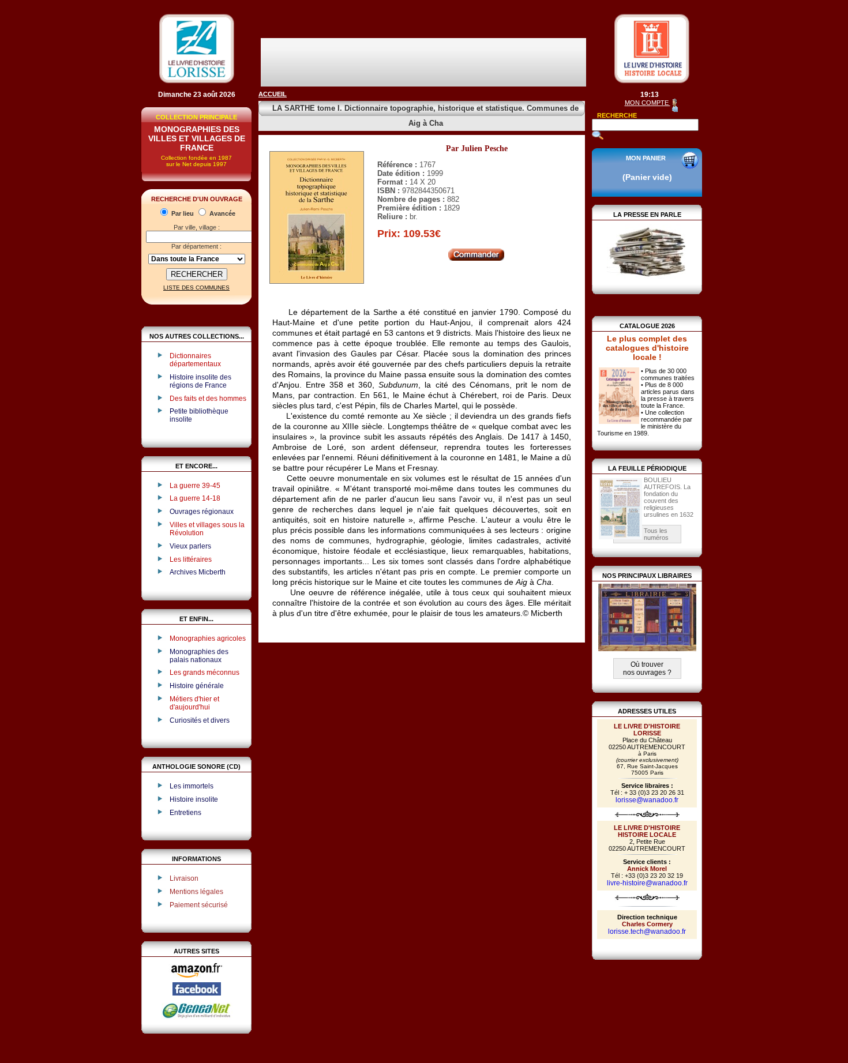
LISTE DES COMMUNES (196, 287)
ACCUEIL (272, 94)
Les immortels (191, 786)
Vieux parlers (190, 546)
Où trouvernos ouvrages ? (647, 668)
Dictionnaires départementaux (195, 360)
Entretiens (185, 813)
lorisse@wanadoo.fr (647, 800)
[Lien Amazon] (197, 980)
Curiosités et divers (200, 720)
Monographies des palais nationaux (199, 656)
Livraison (184, 878)
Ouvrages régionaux (202, 512)
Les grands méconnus (204, 672)
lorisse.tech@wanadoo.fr (647, 931)
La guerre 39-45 (195, 486)
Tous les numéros (656, 534)
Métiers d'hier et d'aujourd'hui (194, 703)
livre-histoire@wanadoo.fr (647, 883)
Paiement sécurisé (199, 905)
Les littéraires (191, 559)
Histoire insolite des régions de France (200, 381)
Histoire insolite (194, 799)
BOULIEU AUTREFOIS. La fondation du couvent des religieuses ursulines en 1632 (668, 497)
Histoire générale (197, 686)
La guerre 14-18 (195, 498)
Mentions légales (196, 892)
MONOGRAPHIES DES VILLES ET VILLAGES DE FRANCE (196, 138)
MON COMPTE (647, 102)
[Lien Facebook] (196, 993)
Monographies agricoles (208, 638)
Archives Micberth (198, 572)
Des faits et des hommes (208, 399)
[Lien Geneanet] (196, 1017)
